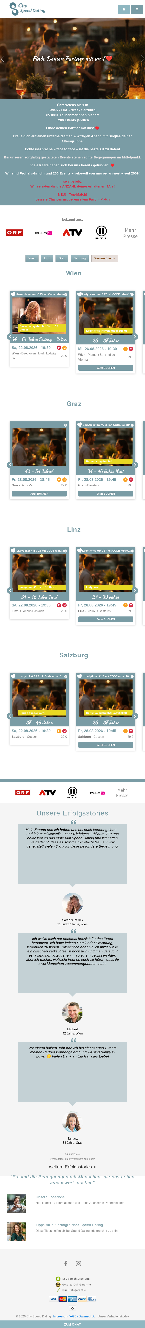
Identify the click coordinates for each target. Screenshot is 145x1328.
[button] (10, 336)
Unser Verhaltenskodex (113, 1316)
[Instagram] (78, 1263)
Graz (62, 258)
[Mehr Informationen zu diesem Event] (66, 295)
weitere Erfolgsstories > (72, 1166)
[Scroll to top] (72, 1308)
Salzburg (80, 258)
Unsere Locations (50, 1196)
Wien (32, 258)
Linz (47, 258)
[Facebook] (66, 1263)
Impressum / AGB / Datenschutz (74, 1316)
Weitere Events (104, 258)
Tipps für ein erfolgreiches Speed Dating (69, 1224)
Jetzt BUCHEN (106, 367)
